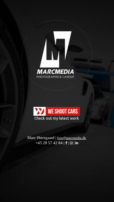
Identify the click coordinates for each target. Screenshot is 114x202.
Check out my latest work (56, 118)
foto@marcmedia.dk (71, 138)
